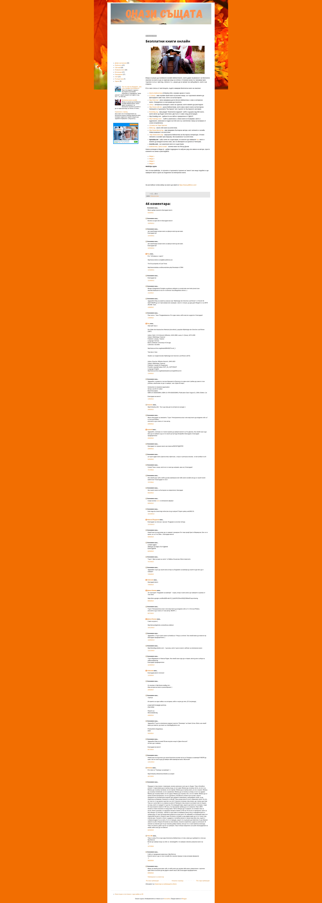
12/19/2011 (151, 280)
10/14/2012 (151, 514)
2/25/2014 (151, 689)
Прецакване (119, 74)
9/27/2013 (151, 613)
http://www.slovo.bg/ (156, 135)
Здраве (117, 81)
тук (198, 139)
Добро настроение (120, 63)
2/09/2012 (151, 424)
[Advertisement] (154, 28)
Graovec (150, 404)
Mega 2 (151, 159)
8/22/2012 (151, 493)
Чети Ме (150, 835)
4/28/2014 (151, 715)
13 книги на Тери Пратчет (158, 125)
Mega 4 (151, 163)
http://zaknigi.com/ (155, 119)
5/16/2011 (151, 212)
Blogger (184, 898)
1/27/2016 (151, 846)
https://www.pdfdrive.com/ (187, 185)
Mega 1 (151, 156)
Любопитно (118, 65)
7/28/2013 (151, 584)
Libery (151, 104)
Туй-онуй (117, 67)
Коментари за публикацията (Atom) (166, 884)
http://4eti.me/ (153, 100)
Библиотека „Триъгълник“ (158, 146)
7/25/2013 (151, 574)
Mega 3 (151, 161)
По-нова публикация (152, 880)
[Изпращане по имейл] (150, 194)
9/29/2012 (151, 503)
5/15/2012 (151, 459)
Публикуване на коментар (156, 877)
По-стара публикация (203, 880)
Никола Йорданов (153, 519)
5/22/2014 (151, 733)
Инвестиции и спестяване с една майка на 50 (129, 894)
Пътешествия (119, 79)
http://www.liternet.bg (156, 130)
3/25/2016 (151, 860)
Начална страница (177, 880)
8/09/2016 (151, 873)
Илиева (149, 767)
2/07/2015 (151, 776)
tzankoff (149, 429)
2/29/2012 (151, 448)
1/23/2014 (151, 675)
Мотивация (118, 72)
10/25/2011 (151, 223)
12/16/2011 (151, 270)
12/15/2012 (151, 524)
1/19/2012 (151, 307)
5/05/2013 (151, 537)
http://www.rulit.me (155, 107)
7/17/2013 (151, 561)
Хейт (116, 76)
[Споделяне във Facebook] (155, 194)
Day (148, 254)
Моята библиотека (155, 93)
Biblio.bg (152, 128)
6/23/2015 (151, 830)
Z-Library (152, 95)
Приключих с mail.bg (121, 112)
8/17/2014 (151, 749)
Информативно (154, 196)
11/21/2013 (151, 650)
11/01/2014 (151, 762)
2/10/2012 (151, 438)
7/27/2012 (151, 482)
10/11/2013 (151, 627)
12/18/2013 (151, 665)
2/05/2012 (151, 409)
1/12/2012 (151, 293)
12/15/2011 (151, 235)
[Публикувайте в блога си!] (152, 194)
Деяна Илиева (152, 590)
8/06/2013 (151, 601)
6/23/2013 (151, 551)
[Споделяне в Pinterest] (157, 194)
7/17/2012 (151, 470)
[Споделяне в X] (154, 194)
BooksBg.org (153, 112)
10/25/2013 (151, 640)
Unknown (150, 580)
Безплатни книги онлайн (129, 100)
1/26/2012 (151, 399)
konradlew (167, 898)
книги (158, 500)
